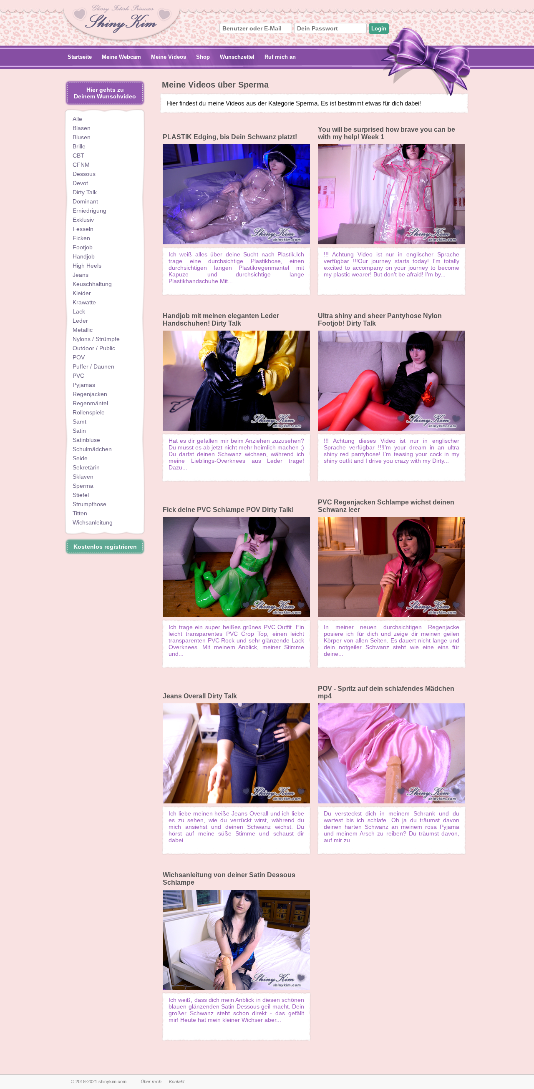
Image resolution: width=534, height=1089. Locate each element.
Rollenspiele (89, 412)
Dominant (85, 201)
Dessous (84, 174)
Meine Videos (168, 57)
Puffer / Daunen (93, 366)
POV (79, 357)
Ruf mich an (280, 57)
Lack (79, 311)
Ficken (81, 238)
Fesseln (83, 229)
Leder (80, 320)
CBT (78, 155)
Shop (203, 57)
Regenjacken (90, 394)
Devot (80, 183)
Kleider (82, 293)
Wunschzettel (237, 57)
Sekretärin (86, 467)
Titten (80, 513)
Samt (79, 421)
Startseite (80, 57)
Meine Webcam (121, 57)
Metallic (83, 329)
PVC (78, 375)
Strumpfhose (89, 504)
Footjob (83, 247)
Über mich (151, 1081)
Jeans (80, 274)
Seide (80, 458)
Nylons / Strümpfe (96, 339)
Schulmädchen (92, 449)
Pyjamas (84, 384)
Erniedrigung (89, 210)
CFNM (81, 164)
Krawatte (84, 302)
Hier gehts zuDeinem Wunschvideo (105, 93)
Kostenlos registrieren (105, 546)
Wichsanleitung (93, 522)
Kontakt (176, 1081)
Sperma (83, 485)
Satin (79, 430)
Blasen (82, 128)
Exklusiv (83, 219)
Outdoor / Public (94, 348)
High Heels (87, 265)
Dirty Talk (85, 192)
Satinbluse (86, 440)
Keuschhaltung (92, 284)
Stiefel (81, 495)
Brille (79, 146)
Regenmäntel (90, 403)
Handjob (84, 256)
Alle (77, 118)
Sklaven (83, 476)
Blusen (82, 137)
